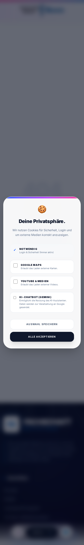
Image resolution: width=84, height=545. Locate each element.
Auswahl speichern (41, 324)
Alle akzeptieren (42, 336)
